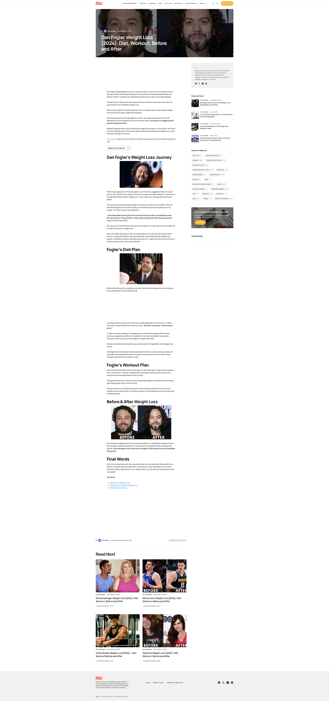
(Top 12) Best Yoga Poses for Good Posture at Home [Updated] (216, 115)
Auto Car (197, 155)
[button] (213, 3)
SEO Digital (221, 194)
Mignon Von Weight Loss (120, 482)
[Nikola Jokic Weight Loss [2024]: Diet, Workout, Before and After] (165, 575)
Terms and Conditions (175, 682)
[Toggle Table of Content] (128, 148)
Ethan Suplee (112, 139)
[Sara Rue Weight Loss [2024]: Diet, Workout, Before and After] (165, 630)
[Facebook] (196, 83)
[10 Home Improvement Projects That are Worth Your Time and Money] (195, 138)
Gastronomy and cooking (203, 184)
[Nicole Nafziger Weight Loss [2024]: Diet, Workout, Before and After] (118, 575)
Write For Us (227, 3)
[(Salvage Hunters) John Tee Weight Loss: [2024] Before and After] (195, 103)
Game (207, 179)
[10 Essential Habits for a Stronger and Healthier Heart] (195, 127)
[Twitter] (199, 83)
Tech (196, 198)
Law (195, 194)
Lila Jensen (205, 100)
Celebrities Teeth (200, 165)
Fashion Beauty (216, 174)
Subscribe (200, 222)
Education (222, 170)
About (148, 682)
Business (197, 160)
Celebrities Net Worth (215, 160)
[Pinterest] (206, 83)
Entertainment (199, 174)
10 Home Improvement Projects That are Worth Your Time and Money (215, 139)
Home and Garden (200, 189)
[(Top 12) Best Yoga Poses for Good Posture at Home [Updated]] (195, 115)
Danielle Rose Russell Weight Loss (123, 485)
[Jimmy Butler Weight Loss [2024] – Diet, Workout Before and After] (118, 630)
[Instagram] (202, 83)
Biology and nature (213, 155)
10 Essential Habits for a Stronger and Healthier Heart (214, 127)
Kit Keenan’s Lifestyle (118, 488)
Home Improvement (219, 189)
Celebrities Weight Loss (177, 540)
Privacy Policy (158, 682)
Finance (196, 179)
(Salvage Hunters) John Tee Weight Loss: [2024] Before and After (215, 104)
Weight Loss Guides (223, 198)
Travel (207, 198)
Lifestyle (207, 194)
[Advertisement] (141, 76)
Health (221, 184)
